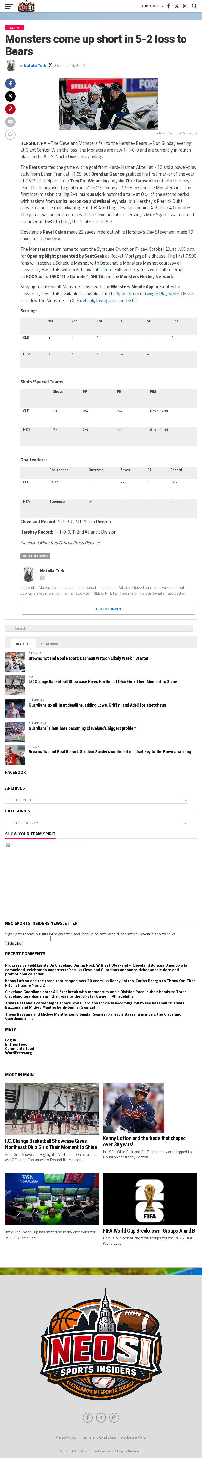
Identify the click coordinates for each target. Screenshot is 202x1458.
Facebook (85, 300)
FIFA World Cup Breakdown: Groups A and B (149, 1230)
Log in (10, 1040)
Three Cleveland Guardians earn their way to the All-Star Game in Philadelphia (96, 994)
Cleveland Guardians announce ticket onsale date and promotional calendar (92, 972)
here (108, 269)
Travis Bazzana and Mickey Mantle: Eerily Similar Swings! (94, 1005)
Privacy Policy (66, 1437)
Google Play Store (162, 293)
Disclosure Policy (134, 1437)
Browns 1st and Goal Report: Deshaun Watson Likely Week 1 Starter (88, 658)
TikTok (131, 300)
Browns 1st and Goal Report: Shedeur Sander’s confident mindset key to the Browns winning (110, 751)
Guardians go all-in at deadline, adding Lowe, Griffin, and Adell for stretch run (97, 704)
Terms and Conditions (98, 1437)
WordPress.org (18, 1053)
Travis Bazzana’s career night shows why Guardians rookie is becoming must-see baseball (86, 1003)
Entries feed (16, 1044)
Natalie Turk (35, 65)
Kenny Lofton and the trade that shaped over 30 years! (54, 981)
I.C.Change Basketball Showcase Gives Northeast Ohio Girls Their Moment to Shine (103, 681)
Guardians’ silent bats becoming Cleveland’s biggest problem (82, 728)
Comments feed (19, 1048)
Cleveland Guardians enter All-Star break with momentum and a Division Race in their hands (87, 992)
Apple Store (128, 293)
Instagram (106, 300)
